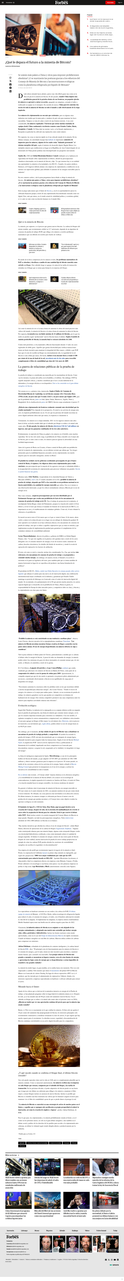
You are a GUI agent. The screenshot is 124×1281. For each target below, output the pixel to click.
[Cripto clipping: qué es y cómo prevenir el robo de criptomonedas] (22, 210)
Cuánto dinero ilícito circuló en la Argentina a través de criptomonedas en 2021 (70, 281)
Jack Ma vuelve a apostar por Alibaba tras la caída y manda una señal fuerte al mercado (75, 1213)
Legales (60, 1259)
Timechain (66, 641)
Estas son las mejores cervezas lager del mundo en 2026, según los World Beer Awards (101, 34)
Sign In (120, 2)
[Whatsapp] (10, 78)
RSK (26, 949)
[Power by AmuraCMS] (114, 1265)
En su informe (23, 775)
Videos (87, 1230)
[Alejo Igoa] (72, 1244)
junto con (38, 399)
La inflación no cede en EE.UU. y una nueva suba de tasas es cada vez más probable (76, 1180)
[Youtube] (115, 1260)
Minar (74, 1143)
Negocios (49, 1230)
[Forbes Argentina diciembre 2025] (85, 1244)
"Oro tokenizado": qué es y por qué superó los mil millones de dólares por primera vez (70, 247)
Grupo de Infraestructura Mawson (52, 936)
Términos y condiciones (50, 1259)
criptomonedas (55, 1143)
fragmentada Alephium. (64, 828)
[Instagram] (112, 1260)
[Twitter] (10, 81)
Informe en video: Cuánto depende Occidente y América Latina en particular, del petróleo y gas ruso (37, 248)
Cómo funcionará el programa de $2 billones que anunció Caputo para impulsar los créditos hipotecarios (17, 1215)
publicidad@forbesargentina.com (20, 1243)
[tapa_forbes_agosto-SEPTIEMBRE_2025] (112, 1244)
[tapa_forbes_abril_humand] (59, 1244)
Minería (22, 1146)
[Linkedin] (10, 91)
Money (37, 1230)
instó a (34, 479)
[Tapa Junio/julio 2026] (46, 1244)
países (43, 402)
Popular (90, 15)
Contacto (21, 1259)
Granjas (66, 1143)
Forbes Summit (101, 1230)
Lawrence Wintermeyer (12, 66)
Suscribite (110, 2)
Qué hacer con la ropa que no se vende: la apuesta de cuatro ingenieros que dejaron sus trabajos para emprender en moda (101, 20)
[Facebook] (10, 84)
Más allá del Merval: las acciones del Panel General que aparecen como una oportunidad (47, 1213)
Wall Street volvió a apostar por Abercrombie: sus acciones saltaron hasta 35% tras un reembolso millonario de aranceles (18, 1183)
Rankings (75, 1230)
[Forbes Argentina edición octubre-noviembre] (99, 1244)
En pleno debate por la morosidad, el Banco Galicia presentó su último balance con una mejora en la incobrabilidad (105, 1215)
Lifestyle (62, 1230)
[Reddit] (10, 88)
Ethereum (65, 721)
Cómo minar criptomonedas (37, 1143)
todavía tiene (69, 818)
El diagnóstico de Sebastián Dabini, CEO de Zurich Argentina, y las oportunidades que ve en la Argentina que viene (102, 27)
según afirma (46, 724)
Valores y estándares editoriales (34, 1259)
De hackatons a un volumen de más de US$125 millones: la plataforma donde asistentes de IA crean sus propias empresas (101, 54)
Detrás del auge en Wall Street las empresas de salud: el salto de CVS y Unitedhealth (46, 1180)
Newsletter (15, 1259)
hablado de (51, 140)
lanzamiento (55, 970)
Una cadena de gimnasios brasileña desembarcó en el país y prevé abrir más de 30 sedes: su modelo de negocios (102, 47)
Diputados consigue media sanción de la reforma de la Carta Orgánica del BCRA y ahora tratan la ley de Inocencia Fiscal (105, 1181)
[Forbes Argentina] (62, 2)
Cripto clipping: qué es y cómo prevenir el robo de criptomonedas (37, 211)
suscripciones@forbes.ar (20, 1251)
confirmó (65, 668)
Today (115, 1230)
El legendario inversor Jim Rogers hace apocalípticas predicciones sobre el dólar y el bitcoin (70, 212)
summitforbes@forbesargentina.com (20, 1249)
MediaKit (8, 1259)
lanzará (44, 853)
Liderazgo (24, 1230)
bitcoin (49, 191)
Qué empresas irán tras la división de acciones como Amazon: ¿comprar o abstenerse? (38, 281)
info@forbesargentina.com (17, 1246)
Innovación (10, 1230)
